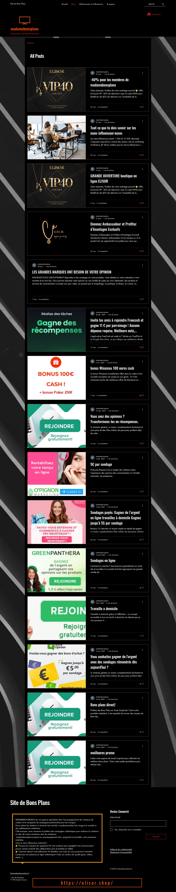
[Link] (21, 887)
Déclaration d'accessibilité (121, 852)
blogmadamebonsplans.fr (19, 873)
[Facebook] (12, 887)
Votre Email (115, 817)
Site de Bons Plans (29, 802)
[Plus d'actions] (143, 72)
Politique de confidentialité (121, 849)
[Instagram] (16, 887)
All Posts (30, 43)
